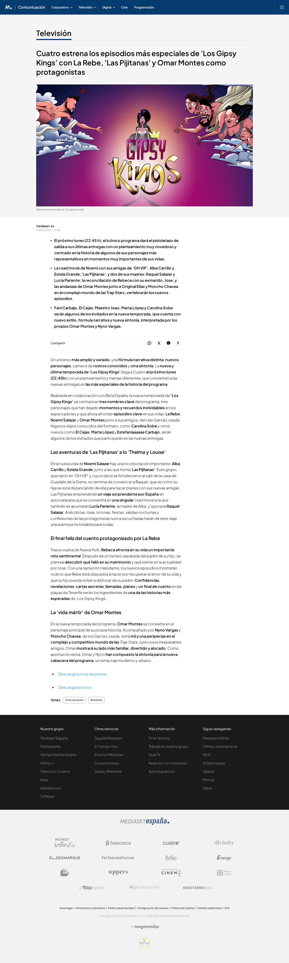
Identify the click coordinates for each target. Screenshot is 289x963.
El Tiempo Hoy (106, 746)
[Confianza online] (144, 947)
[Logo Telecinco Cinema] (171, 873)
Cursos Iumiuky (107, 763)
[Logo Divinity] (224, 843)
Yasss (207, 788)
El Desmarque (214, 763)
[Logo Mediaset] (144, 824)
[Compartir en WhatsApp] (149, 343)
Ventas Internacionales (58, 754)
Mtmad (208, 780)
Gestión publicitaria (210, 908)
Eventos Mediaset (109, 754)
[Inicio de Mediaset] (8, 7)
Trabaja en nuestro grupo (168, 746)
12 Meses (47, 796)
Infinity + (47, 763)
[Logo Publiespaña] (144, 887)
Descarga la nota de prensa (82, 673)
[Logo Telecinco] (118, 843)
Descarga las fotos (75, 687)
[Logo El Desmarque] (65, 858)
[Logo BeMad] (65, 872)
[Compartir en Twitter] (159, 343)
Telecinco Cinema (55, 771)
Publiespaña (50, 746)
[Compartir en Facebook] (178, 343)
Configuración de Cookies (152, 908)
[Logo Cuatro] (171, 843)
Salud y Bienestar (108, 771)
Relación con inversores (168, 763)
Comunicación (31, 7)
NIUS (207, 754)
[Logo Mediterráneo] (197, 887)
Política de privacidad (121, 908)
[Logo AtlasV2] (91, 888)
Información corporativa (90, 908)
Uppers (209, 771)
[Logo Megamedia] (147, 926)
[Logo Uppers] (118, 872)
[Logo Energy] (224, 857)
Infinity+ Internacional (220, 746)
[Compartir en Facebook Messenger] (168, 343)
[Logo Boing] (171, 857)
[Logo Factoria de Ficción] (118, 857)
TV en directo (159, 738)
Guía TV (154, 754)
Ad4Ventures (50, 788)
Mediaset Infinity (216, 738)
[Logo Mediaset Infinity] (65, 843)
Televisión (54, 33)
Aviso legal (66, 908)
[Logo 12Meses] (224, 873)
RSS (227, 908)
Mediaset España (54, 738)
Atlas (44, 780)
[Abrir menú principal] (282, 7)
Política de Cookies (183, 908)
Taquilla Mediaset (108, 738)
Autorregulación (162, 771)
